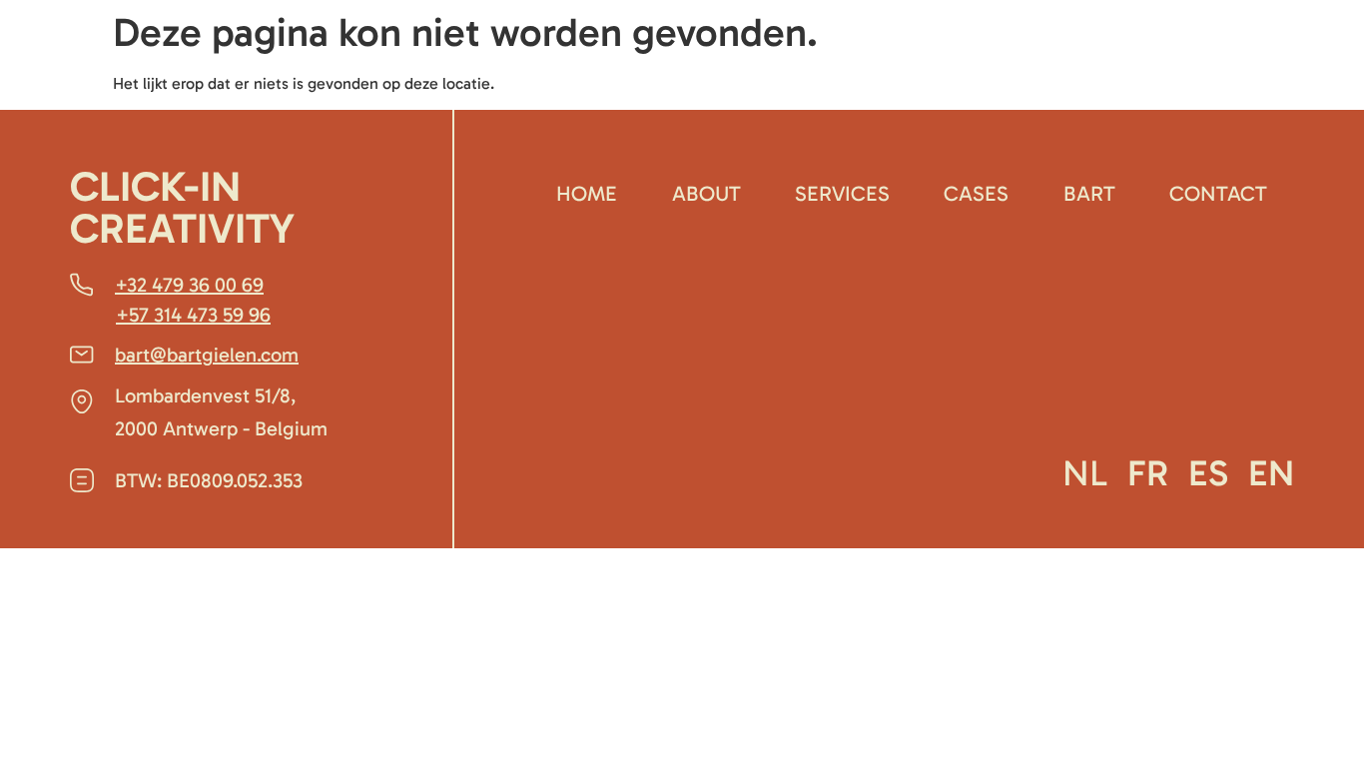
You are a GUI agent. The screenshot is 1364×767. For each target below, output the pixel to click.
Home (586, 193)
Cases (976, 193)
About (706, 193)
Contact (1218, 193)
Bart (1089, 193)
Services (842, 193)
